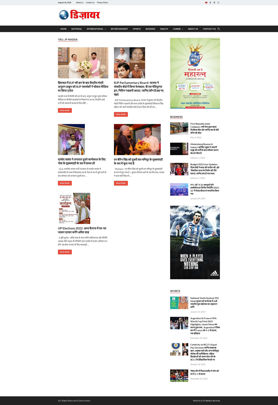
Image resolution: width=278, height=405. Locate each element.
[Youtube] (206, 2)
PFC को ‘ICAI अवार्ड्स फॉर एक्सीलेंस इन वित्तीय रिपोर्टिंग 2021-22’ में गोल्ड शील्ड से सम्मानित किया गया (205, 189)
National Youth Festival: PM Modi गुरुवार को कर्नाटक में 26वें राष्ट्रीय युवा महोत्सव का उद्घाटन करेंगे (204, 302)
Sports (137, 29)
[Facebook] (210, 2)
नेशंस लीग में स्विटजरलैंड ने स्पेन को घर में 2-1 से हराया (204, 372)
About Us (193, 29)
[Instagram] (218, 2)
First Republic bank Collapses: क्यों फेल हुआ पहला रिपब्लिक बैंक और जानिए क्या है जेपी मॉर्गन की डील (204, 128)
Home (63, 29)
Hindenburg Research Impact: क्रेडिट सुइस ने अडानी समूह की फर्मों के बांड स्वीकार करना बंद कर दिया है (204, 148)
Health (164, 29)
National (76, 29)
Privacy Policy (102, 2)
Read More (64, 109)
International (95, 29)
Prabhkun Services (211, 400)
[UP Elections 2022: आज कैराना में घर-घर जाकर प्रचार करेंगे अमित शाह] (83, 208)
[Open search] (218, 29)
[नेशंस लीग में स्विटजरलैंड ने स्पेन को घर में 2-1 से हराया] (179, 371)
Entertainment (119, 29)
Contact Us (209, 29)
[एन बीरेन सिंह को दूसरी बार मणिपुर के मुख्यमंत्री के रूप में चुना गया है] (139, 139)
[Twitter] (214, 2)
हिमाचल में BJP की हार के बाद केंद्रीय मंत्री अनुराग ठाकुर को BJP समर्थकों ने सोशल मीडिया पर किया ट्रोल (83, 86)
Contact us (90, 2)
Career (177, 29)
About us (79, 2)
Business (150, 29)
